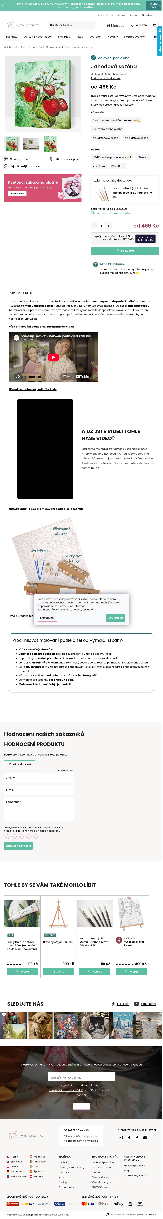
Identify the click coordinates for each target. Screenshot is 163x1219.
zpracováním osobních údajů (65, 1089)
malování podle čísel (37, 306)
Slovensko (15, 1161)
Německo (15, 1171)
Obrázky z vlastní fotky (70, 1167)
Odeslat (80, 1106)
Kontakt (133, 15)
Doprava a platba (100, 1167)
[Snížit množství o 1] (93, 225)
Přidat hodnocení (18, 764)
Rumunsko (39, 1161)
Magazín (127, 1170)
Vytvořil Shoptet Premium (121, 1214)
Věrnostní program (100, 1181)
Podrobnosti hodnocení (104, 78)
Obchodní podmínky (101, 1162)
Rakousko (38, 1176)
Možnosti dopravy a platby (112, 213)
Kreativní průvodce (133, 1165)
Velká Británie (17, 1176)
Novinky (62, 1181)
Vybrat (23, 971)
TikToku (94, 468)
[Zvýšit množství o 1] (107, 225)
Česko (13, 1156)
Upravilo (145, 1214)
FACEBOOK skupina (100, 1186)
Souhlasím (114, 618)
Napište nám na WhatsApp (82, 1140)
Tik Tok (121, 1004)
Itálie (35, 1166)
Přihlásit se (114, 25)
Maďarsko (38, 1156)
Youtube (147, 1004)
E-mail (9, 790)
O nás (120, 15)
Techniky (63, 1162)
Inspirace (63, 1171)
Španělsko (38, 1171)
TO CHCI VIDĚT (151, 5)
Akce (60, 1176)
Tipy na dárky (65, 1186)
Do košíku (126, 251)
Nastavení (46, 618)
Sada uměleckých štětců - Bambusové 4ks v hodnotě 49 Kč (131, 193)
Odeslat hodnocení (17, 846)
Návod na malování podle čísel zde (31, 389)
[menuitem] (10, 37)
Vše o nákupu (104, 15)
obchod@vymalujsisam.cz (81, 1135)
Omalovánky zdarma (134, 1175)
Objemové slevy (99, 1176)
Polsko (13, 1166)
